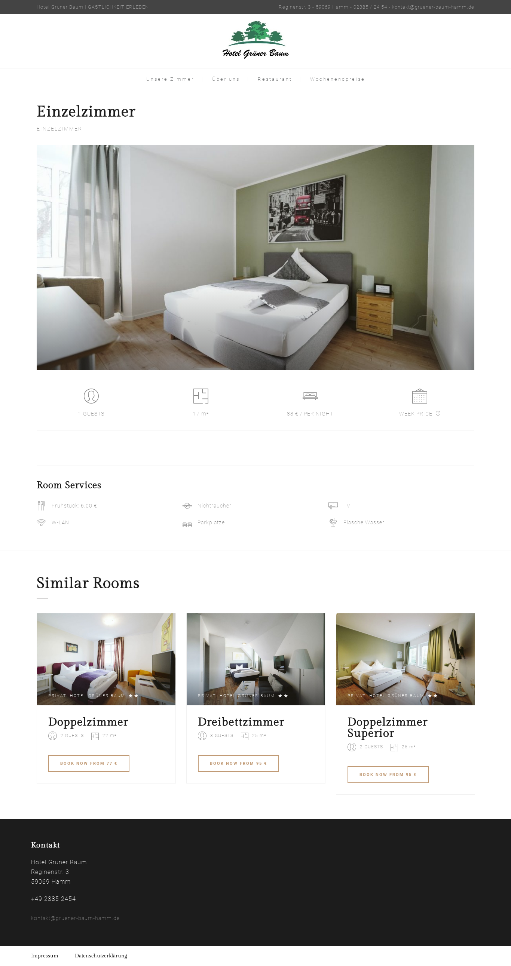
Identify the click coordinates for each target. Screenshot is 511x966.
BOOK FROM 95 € (238, 763)
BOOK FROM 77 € (88, 763)
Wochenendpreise (337, 79)
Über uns (226, 79)
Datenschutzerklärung (101, 956)
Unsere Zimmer (170, 79)
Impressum (44, 956)
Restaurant (275, 79)
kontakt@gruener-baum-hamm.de (75, 918)
